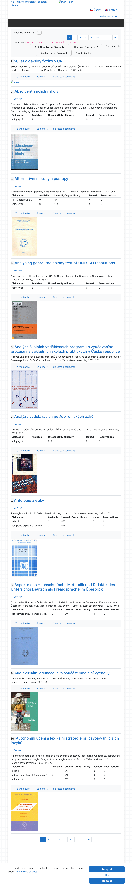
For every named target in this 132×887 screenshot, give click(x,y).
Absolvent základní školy (34, 91)
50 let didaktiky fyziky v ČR (36, 61)
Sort (49, 47)
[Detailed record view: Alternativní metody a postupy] (24, 236)
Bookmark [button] (41, 76)
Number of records (85, 47)
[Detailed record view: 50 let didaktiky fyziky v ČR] (15, 81)
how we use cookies (26, 871)
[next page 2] (104, 37)
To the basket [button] (22, 76)
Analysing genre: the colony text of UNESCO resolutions (63, 263)
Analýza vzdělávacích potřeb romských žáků (52, 416)
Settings (107, 875)
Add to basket (83, 53)
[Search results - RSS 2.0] (39, 33)
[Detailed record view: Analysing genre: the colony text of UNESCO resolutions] (24, 319)
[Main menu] (121, 22)
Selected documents (63, 76)
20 (97, 37)
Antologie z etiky (27, 500)
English (112, 9)
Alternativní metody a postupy (39, 178)
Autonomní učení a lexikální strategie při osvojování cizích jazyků (65, 740)
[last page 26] (110, 37)
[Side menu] (11, 22)
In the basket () (108, 16)
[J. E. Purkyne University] (66, 1)
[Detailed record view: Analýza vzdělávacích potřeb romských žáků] (24, 473)
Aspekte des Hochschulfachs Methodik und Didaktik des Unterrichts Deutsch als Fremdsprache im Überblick (63, 587)
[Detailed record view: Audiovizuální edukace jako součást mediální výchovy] (24, 711)
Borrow (17, 98)
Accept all (107, 869)
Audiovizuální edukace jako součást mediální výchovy (60, 673)
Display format (53, 53)
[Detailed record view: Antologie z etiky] (24, 557)
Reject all (107, 880)
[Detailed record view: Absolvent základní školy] (24, 151)
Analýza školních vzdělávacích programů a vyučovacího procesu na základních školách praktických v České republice (65, 349)
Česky (97, 9)
